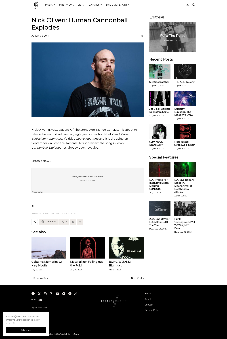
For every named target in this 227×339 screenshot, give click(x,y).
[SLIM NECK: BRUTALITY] (160, 131)
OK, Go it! (26, 330)
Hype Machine (39, 307)
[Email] (73, 222)
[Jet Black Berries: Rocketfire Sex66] (160, 98)
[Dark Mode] (187, 5)
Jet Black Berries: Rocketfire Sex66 (159, 110)
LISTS (81, 4)
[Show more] (80, 222)
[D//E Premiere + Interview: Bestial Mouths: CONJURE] (160, 169)
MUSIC (49, 4)
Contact (149, 304)
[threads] (51, 293)
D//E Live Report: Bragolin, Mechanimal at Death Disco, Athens (184, 186)
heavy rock (36, 213)
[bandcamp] (63, 293)
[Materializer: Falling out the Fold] (87, 248)
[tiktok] (75, 293)
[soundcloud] (40, 299)
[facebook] (33, 293)
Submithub (38, 313)
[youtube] (57, 293)
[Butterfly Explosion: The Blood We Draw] (185, 98)
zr (75, 213)
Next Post (136, 278)
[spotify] (69, 293)
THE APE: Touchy (184, 81)
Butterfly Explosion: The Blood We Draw (183, 111)
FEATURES (94, 4)
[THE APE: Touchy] (185, 71)
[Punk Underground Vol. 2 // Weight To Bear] (185, 208)
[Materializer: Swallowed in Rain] (185, 131)
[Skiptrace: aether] (160, 71)
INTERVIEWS (66, 4)
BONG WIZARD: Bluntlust (120, 263)
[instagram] (45, 293)
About (148, 299)
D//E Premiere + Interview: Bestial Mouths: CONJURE (159, 184)
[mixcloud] (33, 299)
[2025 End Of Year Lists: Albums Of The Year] (160, 208)
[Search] (193, 5)
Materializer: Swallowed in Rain (184, 143)
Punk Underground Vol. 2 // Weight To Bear (184, 223)
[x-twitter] (39, 293)
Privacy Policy (152, 310)
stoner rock (67, 213)
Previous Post (40, 278)
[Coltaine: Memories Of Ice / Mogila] (49, 248)
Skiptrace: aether (159, 81)
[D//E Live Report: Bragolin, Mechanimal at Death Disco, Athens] (185, 169)
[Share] (142, 36)
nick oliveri (55, 213)
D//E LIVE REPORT (116, 4)
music (46, 213)
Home (148, 293)
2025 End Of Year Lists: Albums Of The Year (159, 222)
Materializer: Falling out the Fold (86, 263)
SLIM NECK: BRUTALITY (156, 143)
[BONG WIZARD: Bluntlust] (126, 248)
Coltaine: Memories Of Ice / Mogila (47, 263)
